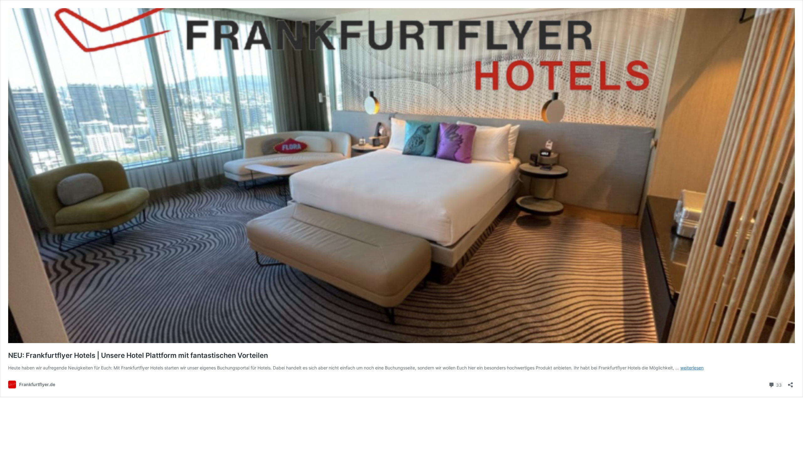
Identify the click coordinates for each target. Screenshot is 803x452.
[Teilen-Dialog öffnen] (790, 383)
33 (778, 384)
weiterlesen (692, 367)
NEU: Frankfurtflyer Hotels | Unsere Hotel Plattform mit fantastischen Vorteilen (138, 355)
